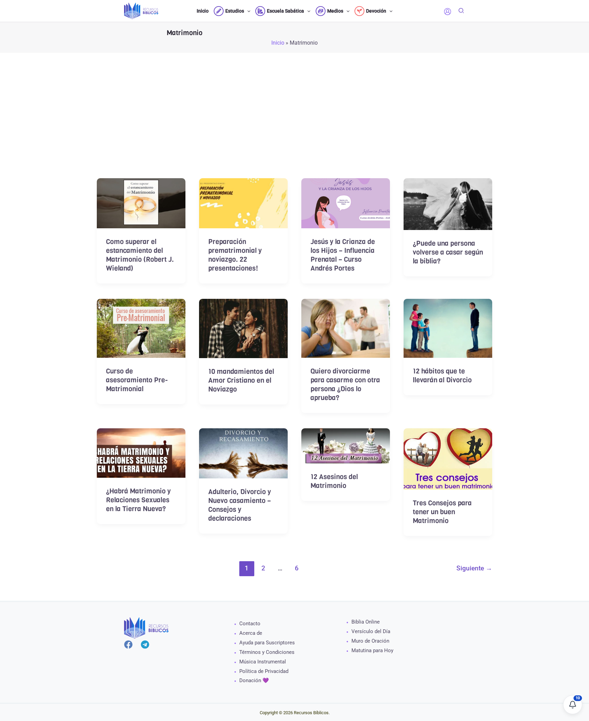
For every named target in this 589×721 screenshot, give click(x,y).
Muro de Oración (370, 641)
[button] (247, 11)
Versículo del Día (370, 631)
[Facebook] (128, 644)
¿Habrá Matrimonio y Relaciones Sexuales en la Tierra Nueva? (138, 500)
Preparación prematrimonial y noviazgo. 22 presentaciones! (235, 255)
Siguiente (474, 568)
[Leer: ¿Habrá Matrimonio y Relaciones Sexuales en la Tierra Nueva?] (141, 452)
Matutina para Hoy (372, 650)
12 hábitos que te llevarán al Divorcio (442, 376)
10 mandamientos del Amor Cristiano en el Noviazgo (241, 380)
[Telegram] (145, 644)
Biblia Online (365, 622)
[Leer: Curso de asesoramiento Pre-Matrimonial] (141, 327)
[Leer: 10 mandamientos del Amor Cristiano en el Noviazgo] (243, 328)
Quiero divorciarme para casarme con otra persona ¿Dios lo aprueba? (345, 384)
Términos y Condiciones (266, 652)
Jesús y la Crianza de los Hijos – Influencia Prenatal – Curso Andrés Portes (343, 255)
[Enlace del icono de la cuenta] (447, 11)
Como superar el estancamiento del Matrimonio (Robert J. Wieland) (140, 255)
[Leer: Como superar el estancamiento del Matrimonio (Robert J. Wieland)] (141, 202)
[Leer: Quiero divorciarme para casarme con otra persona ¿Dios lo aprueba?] (345, 327)
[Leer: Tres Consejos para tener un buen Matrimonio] (448, 458)
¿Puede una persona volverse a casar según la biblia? (448, 252)
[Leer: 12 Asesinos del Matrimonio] (345, 445)
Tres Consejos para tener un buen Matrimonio (442, 511)
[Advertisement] (294, 127)
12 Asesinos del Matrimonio (334, 481)
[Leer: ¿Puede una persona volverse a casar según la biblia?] (448, 203)
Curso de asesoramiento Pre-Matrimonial (137, 380)
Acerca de (250, 633)
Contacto (249, 623)
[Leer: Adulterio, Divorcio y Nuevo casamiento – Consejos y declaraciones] (243, 452)
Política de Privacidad (263, 671)
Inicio (277, 43)
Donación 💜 (254, 680)
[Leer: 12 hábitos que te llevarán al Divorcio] (448, 327)
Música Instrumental (262, 662)
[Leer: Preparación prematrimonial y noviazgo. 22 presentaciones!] (243, 202)
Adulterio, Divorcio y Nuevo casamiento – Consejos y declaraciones (239, 505)
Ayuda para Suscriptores (267, 643)
